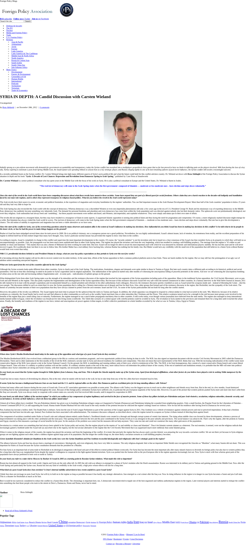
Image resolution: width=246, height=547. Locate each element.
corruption (72, 522)
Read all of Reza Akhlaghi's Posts (18, 511)
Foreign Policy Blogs (115, 534)
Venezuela (86, 526)
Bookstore (118, 539)
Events (126, 539)
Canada (55, 522)
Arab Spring (20, 522)
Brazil (49, 522)
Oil (198, 522)
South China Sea (234, 522)
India (130, 522)
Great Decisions (136, 539)
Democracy (80, 522)
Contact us (110, 544)
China (63, 522)
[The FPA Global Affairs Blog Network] (37, 17)
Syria (243, 522)
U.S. (28, 525)
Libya (155, 522)
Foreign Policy (105, 522)
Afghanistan (5, 522)
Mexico (159, 522)
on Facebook (40, 19)
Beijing (44, 522)
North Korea (184, 522)
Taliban (2, 525)
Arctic (27, 522)
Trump (16, 526)
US (64, 526)
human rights (120, 522)
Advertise (136, 544)
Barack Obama (35, 522)
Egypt (88, 522)
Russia (223, 522)
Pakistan (204, 522)
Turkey (23, 525)
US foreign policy (74, 525)
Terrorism (9, 525)
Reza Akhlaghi (8, 107)
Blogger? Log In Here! (135, 534)
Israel (150, 522)
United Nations (42, 526)
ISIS (145, 522)
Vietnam (93, 526)
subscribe (6, 19)
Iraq (142, 522)
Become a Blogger (123, 544)
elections (93, 522)
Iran (136, 522)
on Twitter (21, 19)
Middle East (168, 522)
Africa (14, 522)
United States (55, 525)
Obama (192, 522)
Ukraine (33, 525)
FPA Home (107, 539)
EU (98, 522)
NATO (178, 522)
